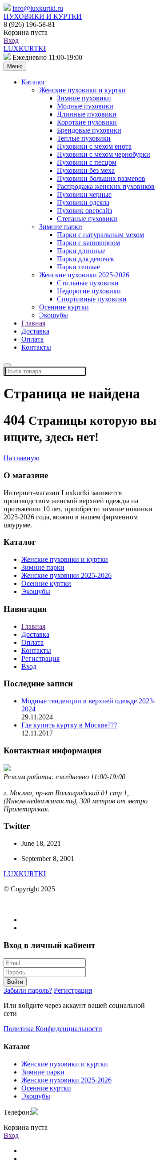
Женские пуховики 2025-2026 (84, 275)
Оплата (32, 339)
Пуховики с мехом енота (94, 146)
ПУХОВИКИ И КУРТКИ (43, 16)
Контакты (36, 347)
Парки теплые (78, 267)
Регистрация (40, 658)
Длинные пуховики (86, 114)
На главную (22, 458)
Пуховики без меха (86, 170)
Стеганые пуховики (87, 218)
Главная (33, 323)
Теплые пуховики (84, 138)
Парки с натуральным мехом (100, 234)
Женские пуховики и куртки (82, 90)
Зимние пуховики (84, 98)
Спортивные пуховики (92, 299)
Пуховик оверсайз (84, 210)
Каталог (33, 82)
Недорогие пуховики (89, 291)
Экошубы (53, 315)
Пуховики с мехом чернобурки (103, 154)
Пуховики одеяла (83, 202)
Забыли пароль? (28, 990)
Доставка (35, 331)
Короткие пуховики (87, 122)
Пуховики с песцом (86, 162)
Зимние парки (60, 226)
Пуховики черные (84, 194)
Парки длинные (81, 251)
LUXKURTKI (25, 48)
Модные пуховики (85, 106)
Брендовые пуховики (89, 130)
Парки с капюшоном (88, 243)
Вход (11, 40)
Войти (15, 981)
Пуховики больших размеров (101, 178)
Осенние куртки (64, 307)
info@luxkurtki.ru (37, 8)
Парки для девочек (85, 259)
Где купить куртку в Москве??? (69, 725)
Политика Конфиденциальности (53, 1028)
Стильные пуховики (88, 283)
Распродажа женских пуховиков (106, 186)
